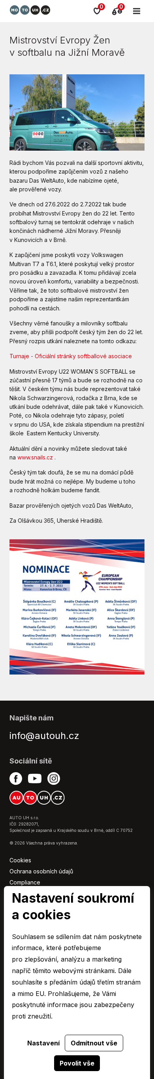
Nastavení (43, 1043)
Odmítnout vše (94, 1043)
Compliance (24, 882)
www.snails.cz (35, 457)
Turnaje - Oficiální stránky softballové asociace (70, 356)
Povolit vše (77, 1063)
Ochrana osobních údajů (41, 871)
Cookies (20, 860)
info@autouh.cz (44, 735)
